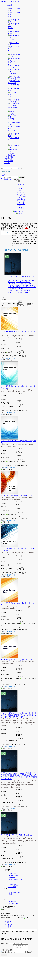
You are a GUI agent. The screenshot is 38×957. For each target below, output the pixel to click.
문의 (26, 228)
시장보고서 (8, 5)
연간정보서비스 (9, 155)
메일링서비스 (8, 161)
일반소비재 (21, 204)
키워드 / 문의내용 (6, 950)
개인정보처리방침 (11, 925)
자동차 (21, 190)
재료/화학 (21, 188)
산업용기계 (21, 192)
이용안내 (7, 163)
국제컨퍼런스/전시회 (15, 879)
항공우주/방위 (20, 200)
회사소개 (7, 165)
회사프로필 (12, 901)
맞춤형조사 (12, 877)
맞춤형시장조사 (9, 157)
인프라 (21, 206)
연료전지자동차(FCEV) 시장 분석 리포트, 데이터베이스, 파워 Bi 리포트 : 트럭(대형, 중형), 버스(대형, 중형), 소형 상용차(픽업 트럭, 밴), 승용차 (18, 715)
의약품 (21, 186)
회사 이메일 (4, 943)
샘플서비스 (12, 887)
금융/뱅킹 (21, 208)
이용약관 (8, 923)
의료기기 (21, 184)
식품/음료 (21, 202)
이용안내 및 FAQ (14, 892)
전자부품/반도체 (20, 196)
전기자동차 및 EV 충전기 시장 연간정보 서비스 (16, 835)
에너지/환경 (21, 194)
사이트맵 (8, 927)
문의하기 (3, 955)
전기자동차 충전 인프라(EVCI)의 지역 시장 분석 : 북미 (18, 495)
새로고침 (29, 952)
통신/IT (21, 198)
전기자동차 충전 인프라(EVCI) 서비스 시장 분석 (16, 660)
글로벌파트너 (8, 159)
